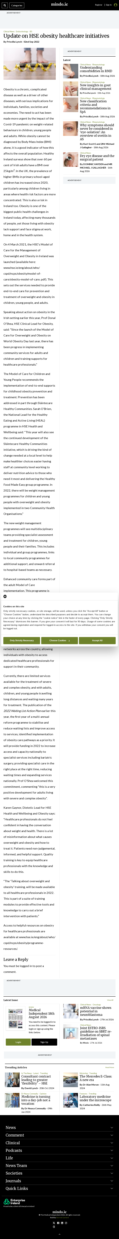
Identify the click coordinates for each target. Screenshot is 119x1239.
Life (9, 1158)
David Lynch (31, 1088)
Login (18, 1042)
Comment (15, 1135)
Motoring (84, 1073)
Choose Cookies (57, 640)
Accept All (97, 640)
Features (83, 1094)
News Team (16, 1165)
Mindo (86, 1043)
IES (31, 31)
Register (98, 5)
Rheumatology (98, 64)
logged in (26, 966)
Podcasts (14, 1150)
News (11, 1127)
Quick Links (17, 1188)
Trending (44, 1073)
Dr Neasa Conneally (29, 1094)
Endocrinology (22, 31)
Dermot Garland (62, 1217)
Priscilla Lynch (14, 41)
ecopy (31, 1007)
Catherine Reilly (91, 1104)
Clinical (13, 1142)
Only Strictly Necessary (22, 640)
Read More (110, 1067)
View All (110, 1000)
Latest (36, 1073)
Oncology (97, 1004)
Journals (13, 1181)
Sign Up (44, 1042)
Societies (14, 1173)
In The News (26, 1073)
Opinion (43, 1094)
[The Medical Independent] (66, 1223)
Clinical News (9, 31)
